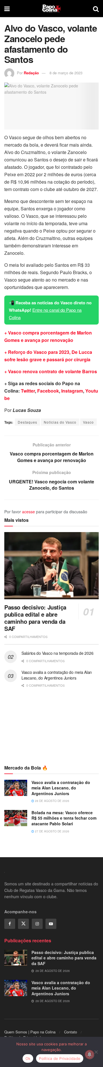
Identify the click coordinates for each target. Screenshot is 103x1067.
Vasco (88, 422)
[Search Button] (96, 8)
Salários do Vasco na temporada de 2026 (57, 653)
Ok (28, 1058)
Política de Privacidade (59, 1058)
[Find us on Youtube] (50, 924)
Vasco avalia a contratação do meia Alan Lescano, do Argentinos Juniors (56, 675)
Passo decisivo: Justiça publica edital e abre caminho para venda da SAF (35, 618)
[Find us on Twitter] (23, 924)
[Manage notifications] (89, 1054)
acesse (28, 511)
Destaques (27, 422)
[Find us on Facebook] (9, 924)
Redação (31, 72)
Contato (70, 1032)
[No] (96, 1052)
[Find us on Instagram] (37, 924)
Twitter (28, 390)
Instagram (72, 390)
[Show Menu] (7, 8)
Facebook (48, 390)
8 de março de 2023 (65, 72)
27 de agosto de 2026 (51, 831)
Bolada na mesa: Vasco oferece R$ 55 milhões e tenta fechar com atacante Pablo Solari (63, 818)
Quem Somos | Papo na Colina (30, 1032)
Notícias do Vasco (60, 422)
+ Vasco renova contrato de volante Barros (50, 371)
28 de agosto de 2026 (51, 801)
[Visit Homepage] (51, 8)
